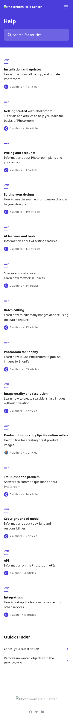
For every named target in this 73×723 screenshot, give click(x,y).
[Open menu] (66, 6)
